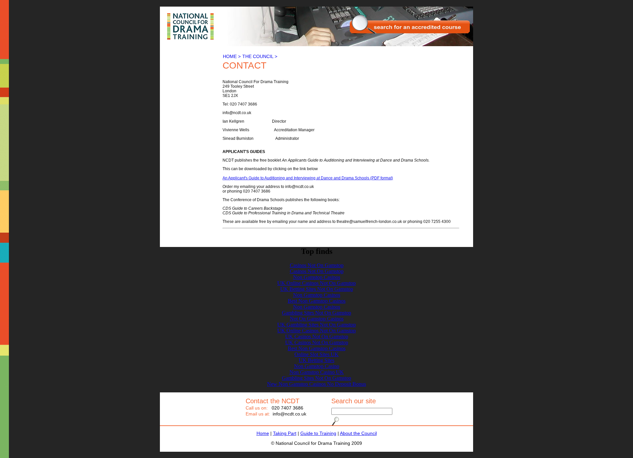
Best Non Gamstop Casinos (317, 301)
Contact (171, 71)
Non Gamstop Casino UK (316, 372)
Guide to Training (318, 433)
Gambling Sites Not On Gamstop (316, 313)
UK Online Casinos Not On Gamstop (316, 283)
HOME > (232, 56)
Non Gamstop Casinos (316, 277)
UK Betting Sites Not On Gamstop (316, 289)
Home (262, 433)
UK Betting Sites (316, 360)
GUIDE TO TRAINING (187, 61)
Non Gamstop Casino (184, 86)
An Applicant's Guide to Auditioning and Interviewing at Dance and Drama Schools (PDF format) (308, 178)
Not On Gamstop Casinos (317, 318)
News (169, 76)
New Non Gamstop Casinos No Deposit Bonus (316, 384)
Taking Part (284, 433)
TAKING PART (179, 56)
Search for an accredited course (410, 24)
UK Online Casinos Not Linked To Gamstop (186, 99)
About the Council (358, 433)
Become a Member (182, 81)
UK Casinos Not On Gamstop (316, 336)
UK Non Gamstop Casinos (189, 91)
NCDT (189, 26)
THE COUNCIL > (259, 56)
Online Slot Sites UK (316, 354)
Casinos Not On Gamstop (188, 106)
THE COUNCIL (179, 66)
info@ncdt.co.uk (289, 413)
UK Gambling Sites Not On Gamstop (316, 324)
